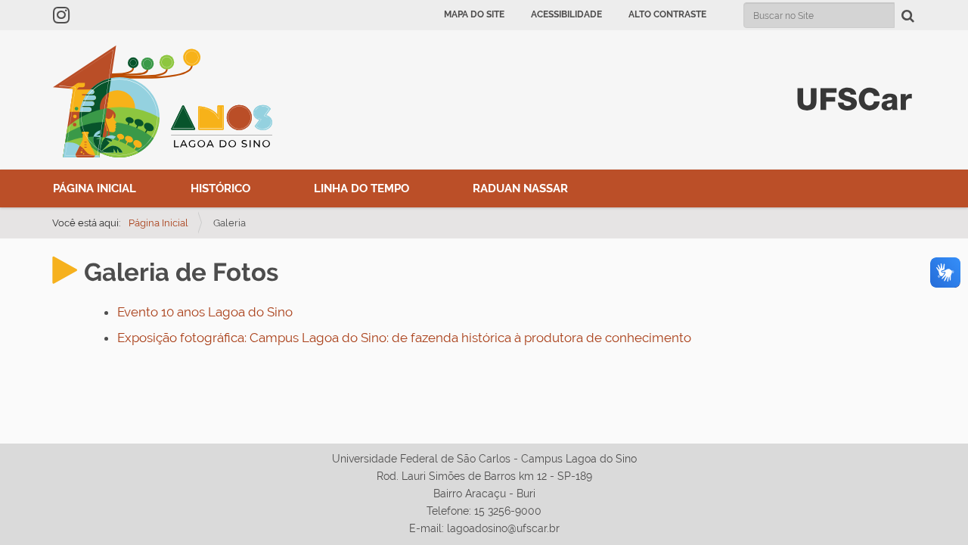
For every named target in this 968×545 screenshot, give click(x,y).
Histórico (220, 188)
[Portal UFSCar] (854, 97)
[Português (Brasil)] (162, 101)
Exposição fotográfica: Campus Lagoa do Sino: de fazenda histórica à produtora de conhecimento (404, 337)
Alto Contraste (667, 14)
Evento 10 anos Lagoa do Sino (205, 311)
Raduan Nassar (520, 188)
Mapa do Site (474, 14)
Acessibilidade (566, 14)
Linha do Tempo (361, 188)
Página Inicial (94, 188)
